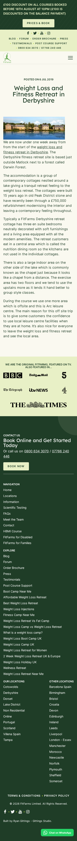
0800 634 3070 (28, 47)
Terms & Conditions (24, 795)
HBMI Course (12, 531)
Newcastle (56, 757)
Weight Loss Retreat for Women (25, 650)
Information (11, 502)
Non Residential (14, 710)
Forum (24, 38)
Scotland (9, 728)
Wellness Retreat (14, 668)
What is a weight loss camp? (23, 632)
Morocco (55, 751)
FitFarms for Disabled (17, 537)
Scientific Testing (14, 507)
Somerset (55, 781)
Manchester (57, 745)
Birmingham (57, 692)
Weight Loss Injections (18, 609)
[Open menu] (70, 57)
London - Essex (60, 740)
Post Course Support (51, 43)
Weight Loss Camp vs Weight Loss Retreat (32, 626)
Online (7, 716)
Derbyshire (10, 692)
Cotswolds (10, 687)
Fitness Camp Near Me (18, 615)
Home (7, 490)
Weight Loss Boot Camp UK (22, 638)
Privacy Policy (56, 795)
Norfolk (54, 763)
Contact (8, 525)
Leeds (53, 728)
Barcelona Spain (60, 687)
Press (64, 38)
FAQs (7, 513)
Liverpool (55, 734)
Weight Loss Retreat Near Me (23, 674)
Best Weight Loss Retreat (20, 603)
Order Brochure (44, 38)
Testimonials (22, 43)
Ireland (54, 722)
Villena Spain (12, 734)
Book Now (16, 466)
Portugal (9, 722)
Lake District (11, 704)
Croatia (54, 704)
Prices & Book (38, 23)
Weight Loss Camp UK (18, 644)
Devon (53, 710)
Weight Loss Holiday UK (20, 662)
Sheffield (55, 775)
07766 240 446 (51, 47)
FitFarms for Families (17, 543)
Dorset (8, 698)
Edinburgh (56, 716)
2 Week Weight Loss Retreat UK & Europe (31, 656)
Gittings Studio (42, 821)
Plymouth (55, 769)
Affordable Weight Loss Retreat (24, 597)
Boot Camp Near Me (17, 591)
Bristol (53, 698)
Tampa (8, 740)
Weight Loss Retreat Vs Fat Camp (26, 621)
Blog (12, 38)
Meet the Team (13, 519)
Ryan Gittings (21, 821)
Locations (10, 496)
